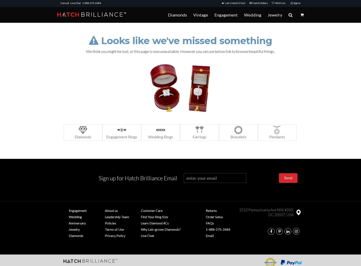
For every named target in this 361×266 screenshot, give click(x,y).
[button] (302, 15)
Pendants (277, 137)
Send (288, 178)
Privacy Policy (115, 236)
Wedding (252, 14)
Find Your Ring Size (154, 217)
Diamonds (177, 14)
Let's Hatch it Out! (236, 3)
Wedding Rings (160, 137)
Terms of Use (114, 229)
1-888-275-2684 (91, 3)
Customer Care (152, 211)
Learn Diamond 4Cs (155, 223)
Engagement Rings (121, 137)
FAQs (210, 223)
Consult (64, 3)
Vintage (200, 14)
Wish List (279, 3)
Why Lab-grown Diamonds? (161, 229)
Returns (211, 211)
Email (210, 236)
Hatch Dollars (261, 3)
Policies (110, 223)
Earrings (199, 137)
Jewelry (275, 14)
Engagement (226, 14)
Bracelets (238, 137)
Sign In (297, 3)
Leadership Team (117, 217)
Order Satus (214, 217)
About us (111, 211)
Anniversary (77, 223)
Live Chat (76, 3)
